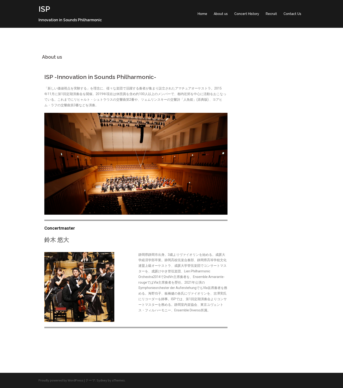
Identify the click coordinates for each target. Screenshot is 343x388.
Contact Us (292, 14)
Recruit (271, 14)
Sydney (102, 380)
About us (221, 14)
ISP (44, 9)
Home (202, 14)
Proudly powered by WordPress (60, 380)
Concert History (246, 14)
